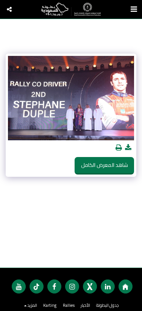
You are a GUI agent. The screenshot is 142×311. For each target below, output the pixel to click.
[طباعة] (118, 147)
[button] (9, 9)
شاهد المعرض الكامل (104, 165)
